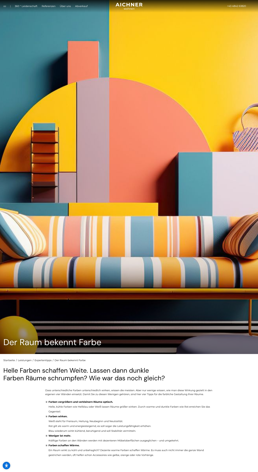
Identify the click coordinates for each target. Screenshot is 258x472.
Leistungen (25, 360)
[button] (6, 465)
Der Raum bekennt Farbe (70, 360)
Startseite (10, 360)
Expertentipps (44, 360)
